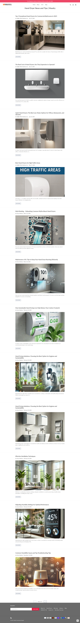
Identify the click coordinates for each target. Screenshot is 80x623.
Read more (18, 56)
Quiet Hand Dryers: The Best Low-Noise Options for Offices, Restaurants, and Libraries (39, 113)
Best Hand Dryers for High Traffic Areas (27, 163)
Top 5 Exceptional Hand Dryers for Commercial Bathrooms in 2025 (36, 16)
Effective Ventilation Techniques (25, 456)
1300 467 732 (44, 610)
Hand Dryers (49, 608)
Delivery (61, 608)
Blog (66, 608)
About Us (43, 608)
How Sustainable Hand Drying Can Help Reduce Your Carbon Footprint (37, 308)
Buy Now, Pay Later (59, 610)
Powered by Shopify (20, 620)
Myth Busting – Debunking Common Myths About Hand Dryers (35, 211)
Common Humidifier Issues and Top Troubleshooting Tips (33, 553)
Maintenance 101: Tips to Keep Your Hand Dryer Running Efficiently (36, 259)
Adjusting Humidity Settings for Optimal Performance (32, 505)
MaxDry (15, 620)
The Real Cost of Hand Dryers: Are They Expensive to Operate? (35, 64)
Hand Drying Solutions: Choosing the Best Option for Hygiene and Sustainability (36, 357)
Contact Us (50, 610)
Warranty (56, 608)
